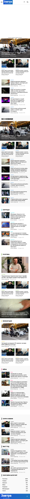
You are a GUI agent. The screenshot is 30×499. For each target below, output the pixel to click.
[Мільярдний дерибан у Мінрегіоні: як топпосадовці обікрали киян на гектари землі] (6, 225)
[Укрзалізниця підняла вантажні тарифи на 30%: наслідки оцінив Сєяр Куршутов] (15, 265)
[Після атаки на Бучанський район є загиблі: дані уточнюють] (6, 109)
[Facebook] (24, 2)
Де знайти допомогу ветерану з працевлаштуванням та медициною (19, 469)
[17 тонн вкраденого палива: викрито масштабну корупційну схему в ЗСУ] (6, 234)
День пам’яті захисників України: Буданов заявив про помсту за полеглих (7, 71)
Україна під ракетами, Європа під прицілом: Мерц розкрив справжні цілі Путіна (19, 403)
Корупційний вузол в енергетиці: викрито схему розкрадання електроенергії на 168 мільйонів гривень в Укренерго (19, 243)
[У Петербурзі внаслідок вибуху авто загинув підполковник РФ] (6, 461)
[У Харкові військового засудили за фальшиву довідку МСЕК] (6, 200)
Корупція (12, 212)
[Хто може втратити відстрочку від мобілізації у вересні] (6, 193)
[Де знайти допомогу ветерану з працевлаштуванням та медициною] (6, 469)
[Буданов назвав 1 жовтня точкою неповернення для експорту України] (22, 63)
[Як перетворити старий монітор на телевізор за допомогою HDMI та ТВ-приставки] (6, 100)
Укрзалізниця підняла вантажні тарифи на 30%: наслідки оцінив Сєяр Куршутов (14, 276)
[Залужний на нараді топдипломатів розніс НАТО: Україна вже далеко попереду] (6, 375)
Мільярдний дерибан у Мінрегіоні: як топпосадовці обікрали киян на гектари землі (18, 225)
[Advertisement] (15, 20)
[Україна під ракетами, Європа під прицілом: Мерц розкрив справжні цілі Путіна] (6, 403)
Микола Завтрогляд (5, 74)
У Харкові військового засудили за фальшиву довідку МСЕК (19, 200)
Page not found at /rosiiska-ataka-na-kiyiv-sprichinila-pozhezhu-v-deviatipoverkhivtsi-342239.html (19, 91)
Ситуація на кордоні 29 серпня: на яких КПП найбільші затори (14, 343)
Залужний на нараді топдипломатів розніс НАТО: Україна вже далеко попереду (19, 375)
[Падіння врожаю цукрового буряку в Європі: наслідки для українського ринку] (6, 82)
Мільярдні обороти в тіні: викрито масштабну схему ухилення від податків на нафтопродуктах (18, 216)
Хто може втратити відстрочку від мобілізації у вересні (19, 192)
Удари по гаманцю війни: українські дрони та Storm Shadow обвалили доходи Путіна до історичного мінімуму (19, 394)
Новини (3, 50)
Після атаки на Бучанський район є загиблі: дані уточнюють (18, 110)
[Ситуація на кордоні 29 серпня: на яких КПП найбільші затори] (15, 48)
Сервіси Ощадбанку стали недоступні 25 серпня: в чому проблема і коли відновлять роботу (19, 453)
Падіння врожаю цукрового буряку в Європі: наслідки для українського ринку (19, 83)
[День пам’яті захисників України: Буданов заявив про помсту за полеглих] (8, 63)
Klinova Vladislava (14, 219)
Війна (12, 231)
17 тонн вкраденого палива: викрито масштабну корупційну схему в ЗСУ (19, 234)
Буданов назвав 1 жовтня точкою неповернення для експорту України (22, 71)
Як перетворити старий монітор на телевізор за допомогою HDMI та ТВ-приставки (17, 101)
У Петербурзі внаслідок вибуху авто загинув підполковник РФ (19, 461)
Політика (3, 274)
